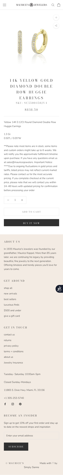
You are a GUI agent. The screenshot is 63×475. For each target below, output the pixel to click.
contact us (9, 334)
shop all (8, 288)
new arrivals (10, 293)
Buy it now (31, 223)
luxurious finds (11, 304)
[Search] (53, 4)
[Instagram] (12, 404)
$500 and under (12, 310)
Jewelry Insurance (13, 362)
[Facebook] (5, 404)
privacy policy (11, 345)
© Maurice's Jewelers (23, 463)
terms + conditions (13, 351)
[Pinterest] (20, 404)
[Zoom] (56, 17)
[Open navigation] (4, 5)
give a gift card (12, 316)
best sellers (10, 299)
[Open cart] (58, 4)
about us (8, 357)
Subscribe (16, 446)
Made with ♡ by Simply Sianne (40, 465)
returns (7, 340)
